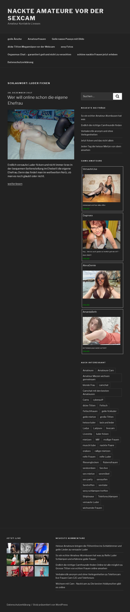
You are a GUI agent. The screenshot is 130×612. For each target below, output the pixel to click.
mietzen (87, 439)
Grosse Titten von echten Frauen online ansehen (81, 568)
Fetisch (103, 405)
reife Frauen (89, 456)
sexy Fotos (67, 46)
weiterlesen (15, 183)
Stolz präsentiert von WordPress (50, 604)
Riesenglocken (91, 462)
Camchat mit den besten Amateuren (96, 392)
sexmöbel (104, 473)
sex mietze (89, 473)
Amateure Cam (106, 370)
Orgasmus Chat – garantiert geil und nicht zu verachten (39, 54)
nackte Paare (107, 445)
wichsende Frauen (92, 507)
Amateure (88, 370)
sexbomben (89, 468)
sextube (103, 485)
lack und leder (107, 422)
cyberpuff (98, 399)
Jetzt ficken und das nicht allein (97, 140)
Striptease (88, 496)
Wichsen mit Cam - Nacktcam (71, 583)
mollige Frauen (111, 439)
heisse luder (89, 422)
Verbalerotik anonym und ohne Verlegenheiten (80, 574)
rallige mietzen (102, 451)
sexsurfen (102, 479)
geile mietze (89, 416)
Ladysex (97, 428)
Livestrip (87, 434)
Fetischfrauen (90, 411)
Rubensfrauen (110, 462)
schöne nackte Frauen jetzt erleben (97, 54)
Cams (86, 399)
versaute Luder (91, 502)
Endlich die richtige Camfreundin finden (101, 125)
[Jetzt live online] (101, 201)
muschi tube (89, 445)
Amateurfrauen (37, 39)
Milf (97, 439)
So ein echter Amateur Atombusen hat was (78, 555)
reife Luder (105, 456)
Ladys (86, 428)
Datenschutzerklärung (20, 62)
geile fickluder (109, 411)
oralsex (87, 451)
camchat (103, 385)
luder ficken (102, 434)
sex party (88, 479)
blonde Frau (89, 385)
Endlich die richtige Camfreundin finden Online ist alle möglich (88, 565)
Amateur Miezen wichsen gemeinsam (96, 378)
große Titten (107, 416)
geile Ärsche (15, 39)
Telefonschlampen (108, 496)
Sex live (104, 468)
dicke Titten (89, 405)
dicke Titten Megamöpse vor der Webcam (31, 46)
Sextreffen (88, 485)
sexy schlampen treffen (95, 490)
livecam (110, 428)
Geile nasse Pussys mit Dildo (68, 39)
